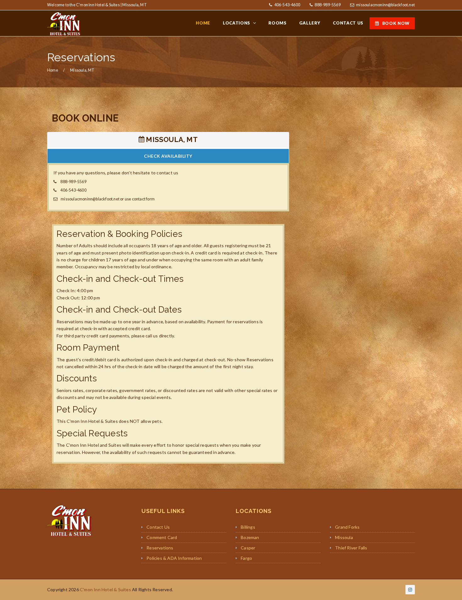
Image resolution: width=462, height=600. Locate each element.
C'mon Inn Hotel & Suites (105, 589)
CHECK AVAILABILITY (168, 156)
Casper (248, 547)
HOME (203, 22)
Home (52, 70)
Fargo (246, 558)
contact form (143, 199)
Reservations (159, 547)
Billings (248, 527)
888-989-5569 (327, 5)
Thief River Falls (351, 547)
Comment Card (161, 537)
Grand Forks (347, 527)
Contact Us (158, 527)
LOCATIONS (237, 22)
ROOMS (277, 22)
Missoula (344, 537)
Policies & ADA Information (174, 558)
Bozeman (250, 537)
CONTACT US (348, 22)
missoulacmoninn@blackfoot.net (385, 5)
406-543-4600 (286, 5)
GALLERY (310, 22)
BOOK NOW (396, 23)
